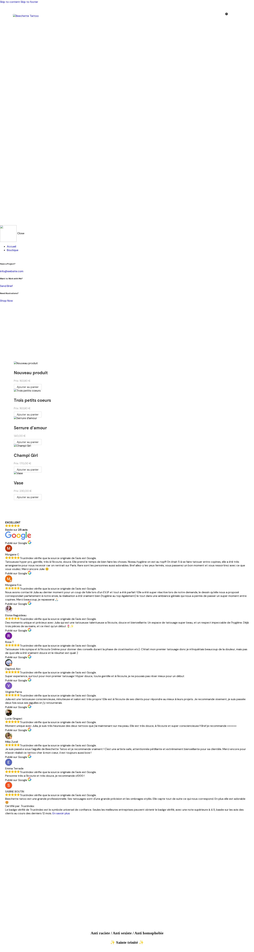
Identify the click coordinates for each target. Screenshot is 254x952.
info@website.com (11, 271)
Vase (18, 483)
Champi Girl (26, 455)
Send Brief (6, 286)
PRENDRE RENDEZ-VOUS (127, 870)
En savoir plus (61, 813)
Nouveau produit (31, 372)
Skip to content (10, 2)
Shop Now (6, 300)
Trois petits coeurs (32, 400)
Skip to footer (29, 2)
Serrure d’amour (30, 428)
